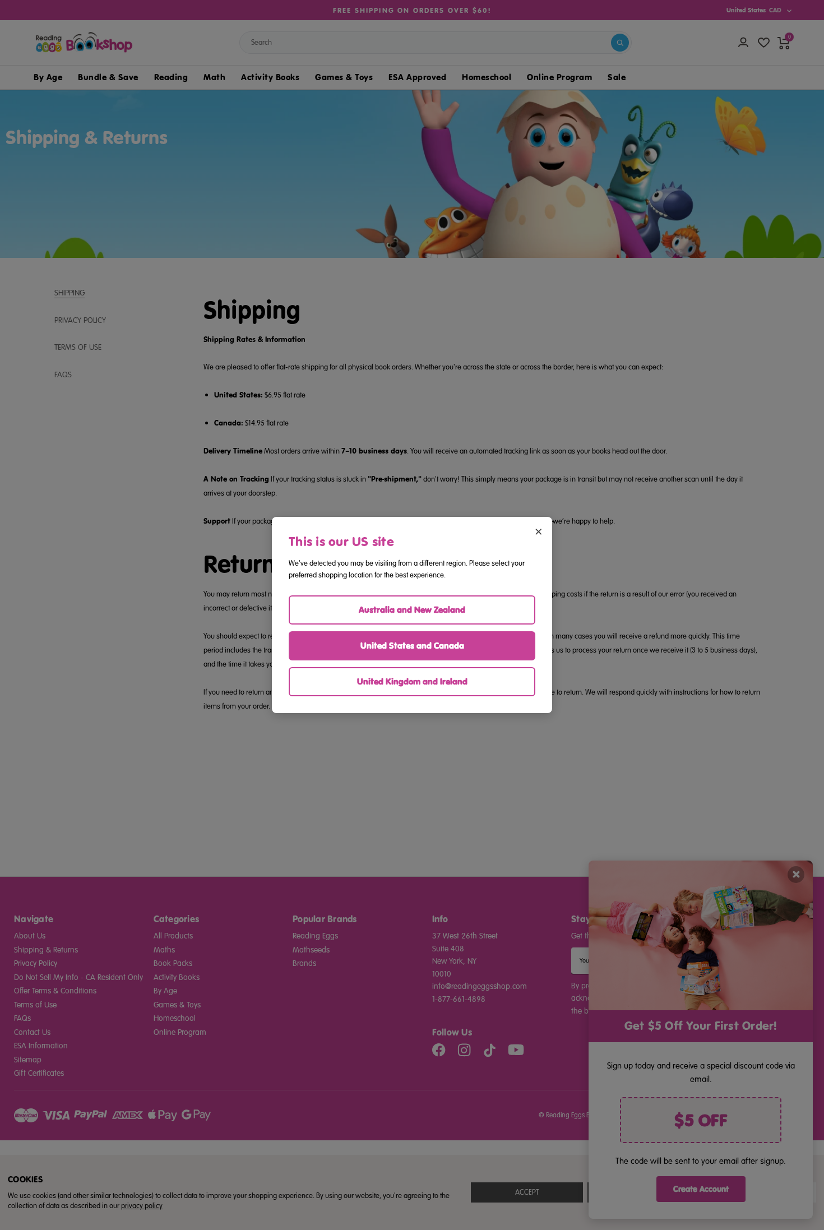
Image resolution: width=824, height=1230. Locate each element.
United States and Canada (412, 645)
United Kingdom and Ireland (412, 681)
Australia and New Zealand (412, 609)
